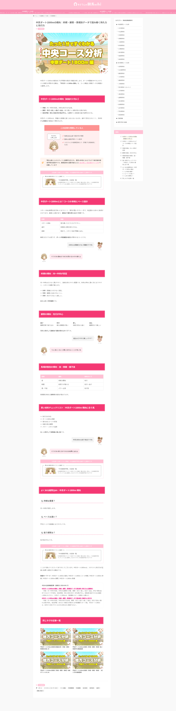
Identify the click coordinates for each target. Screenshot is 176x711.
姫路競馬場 (121, 80)
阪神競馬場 (121, 59)
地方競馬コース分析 (123, 63)
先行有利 (85, 688)
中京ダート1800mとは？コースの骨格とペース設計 (129, 143)
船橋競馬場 (121, 104)
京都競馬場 (121, 35)
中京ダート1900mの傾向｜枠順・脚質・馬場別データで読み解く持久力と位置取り (67, 588)
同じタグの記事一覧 (128, 178)
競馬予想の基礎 (122, 122)
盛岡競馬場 (121, 97)
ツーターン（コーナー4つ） (51, 688)
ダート (40, 688)
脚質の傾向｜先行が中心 (129, 153)
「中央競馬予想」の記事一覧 (67, 180)
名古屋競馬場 (122, 70)
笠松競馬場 (121, 101)
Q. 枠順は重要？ (129, 171)
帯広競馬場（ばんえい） (125, 87)
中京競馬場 (41, 29)
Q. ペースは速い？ (129, 173)
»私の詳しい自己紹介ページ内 (89, 163)
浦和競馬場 (121, 94)
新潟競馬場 (121, 45)
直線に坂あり (40, 691)
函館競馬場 (121, 38)
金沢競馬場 (121, 108)
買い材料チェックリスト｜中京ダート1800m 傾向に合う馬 (129, 162)
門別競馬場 (121, 111)
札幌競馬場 (121, 49)
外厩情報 (120, 118)
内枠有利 (92, 688)
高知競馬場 (121, 115)
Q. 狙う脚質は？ (129, 176)
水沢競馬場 (121, 90)
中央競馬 (78, 688)
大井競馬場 (121, 77)
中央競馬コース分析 (123, 24)
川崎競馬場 (121, 84)
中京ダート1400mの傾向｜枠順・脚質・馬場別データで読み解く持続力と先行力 (67, 598)
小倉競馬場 (121, 42)
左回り (98, 688)
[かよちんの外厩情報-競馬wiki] (88, 4)
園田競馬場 (121, 73)
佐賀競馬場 (121, 66)
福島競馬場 (121, 56)
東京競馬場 (121, 52)
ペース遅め (63, 688)
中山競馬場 (121, 31)
